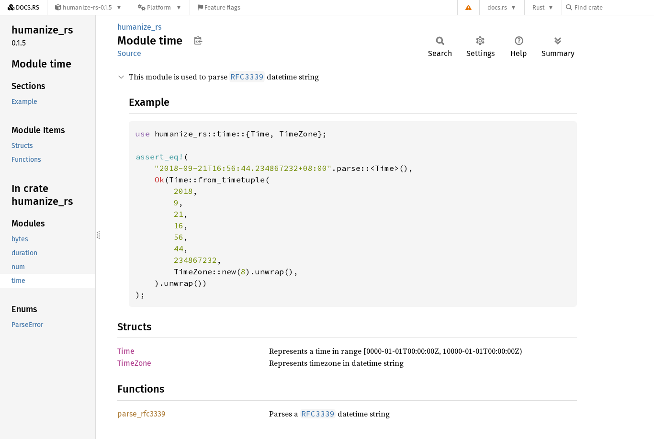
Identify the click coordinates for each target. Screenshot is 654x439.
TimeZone (134, 363)
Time (126, 351)
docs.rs (497, 7)
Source (129, 53)
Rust (538, 7)
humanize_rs (139, 27)
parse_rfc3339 (141, 413)
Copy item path (198, 40)
